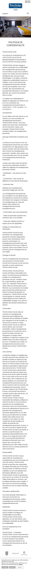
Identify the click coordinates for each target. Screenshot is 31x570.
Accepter (5, 567)
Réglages (20, 567)
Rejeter (12, 567)
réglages (21, 564)
